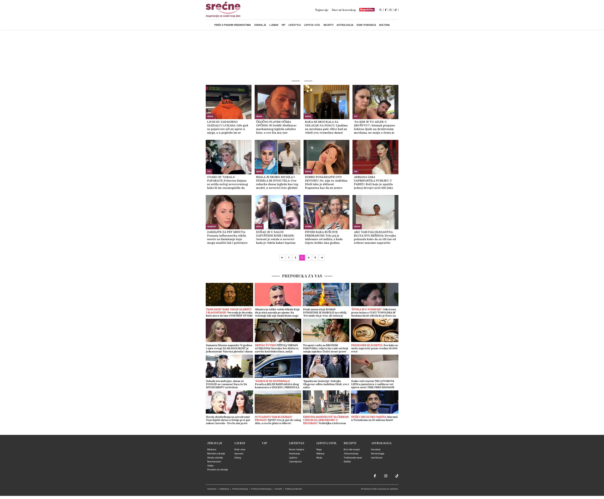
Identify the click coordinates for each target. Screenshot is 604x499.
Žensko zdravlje (215, 457)
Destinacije (294, 453)
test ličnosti (376, 457)
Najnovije (321, 10)
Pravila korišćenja (240, 489)
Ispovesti (239, 453)
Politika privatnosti (293, 489)
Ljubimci (293, 457)
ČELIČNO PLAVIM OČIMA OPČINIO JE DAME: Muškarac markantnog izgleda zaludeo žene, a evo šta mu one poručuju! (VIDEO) (276, 127)
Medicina (211, 449)
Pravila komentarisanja (261, 489)
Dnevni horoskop (344, 10)
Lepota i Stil (326, 443)
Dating (238, 457)
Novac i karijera (296, 449)
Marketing (224, 489)
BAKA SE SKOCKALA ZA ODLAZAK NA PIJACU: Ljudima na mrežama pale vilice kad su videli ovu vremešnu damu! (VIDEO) (326, 127)
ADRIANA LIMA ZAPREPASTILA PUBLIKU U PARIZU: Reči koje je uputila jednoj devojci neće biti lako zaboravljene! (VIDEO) (373, 182)
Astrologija (381, 443)
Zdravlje (214, 443)
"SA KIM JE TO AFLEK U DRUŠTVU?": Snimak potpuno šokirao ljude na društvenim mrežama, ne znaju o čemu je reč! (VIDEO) (374, 127)
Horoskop (375, 449)
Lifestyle (296, 443)
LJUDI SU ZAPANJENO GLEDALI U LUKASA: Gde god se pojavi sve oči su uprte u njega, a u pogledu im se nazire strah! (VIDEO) (227, 127)
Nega (210, 116)
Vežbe (308, 226)
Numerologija (377, 453)
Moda (357, 226)
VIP (356, 116)
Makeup (211, 226)
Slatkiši (347, 461)
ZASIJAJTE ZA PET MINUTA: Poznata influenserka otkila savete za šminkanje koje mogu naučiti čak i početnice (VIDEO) (227, 237)
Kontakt (278, 489)
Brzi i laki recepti (352, 449)
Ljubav (240, 443)
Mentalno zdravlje (216, 453)
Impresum (211, 489)
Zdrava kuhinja (351, 453)
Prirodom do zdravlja (217, 469)
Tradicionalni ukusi (353, 457)
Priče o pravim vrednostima (232, 25)
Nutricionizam (214, 461)
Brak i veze (240, 449)
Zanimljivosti (295, 461)
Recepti (350, 443)
